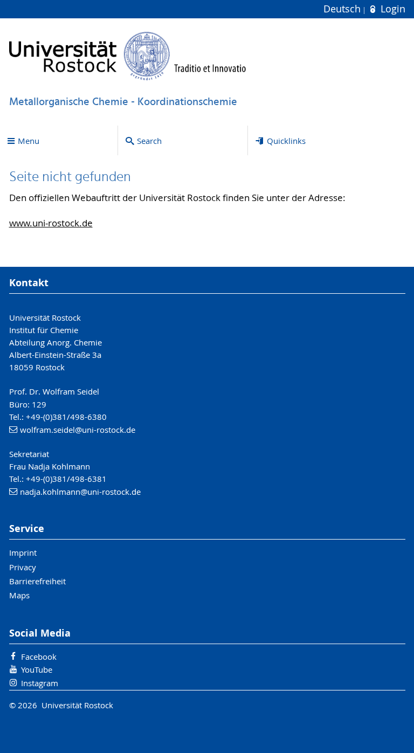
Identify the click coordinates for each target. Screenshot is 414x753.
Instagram (39, 683)
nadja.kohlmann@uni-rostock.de (80, 491)
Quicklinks (286, 140)
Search (149, 140)
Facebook (39, 656)
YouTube (36, 669)
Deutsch (343, 9)
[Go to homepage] (127, 55)
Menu (28, 140)
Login (391, 9)
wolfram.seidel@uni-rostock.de (77, 429)
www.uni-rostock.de (51, 223)
